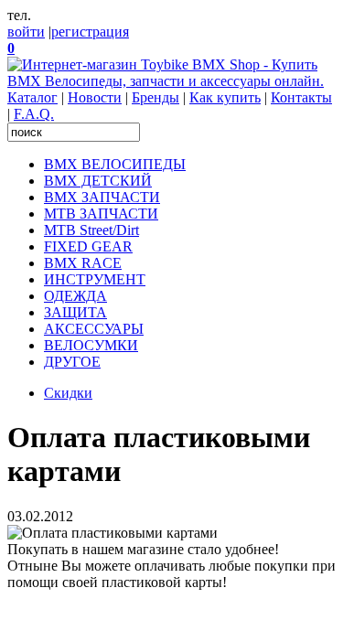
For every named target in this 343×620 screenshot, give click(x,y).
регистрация (90, 31)
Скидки (68, 393)
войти (26, 31)
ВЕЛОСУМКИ (91, 345)
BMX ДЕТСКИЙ (98, 180)
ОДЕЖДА (75, 296)
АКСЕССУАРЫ (94, 329)
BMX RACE (83, 263)
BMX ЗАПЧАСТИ (102, 197)
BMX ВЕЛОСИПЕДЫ (115, 164)
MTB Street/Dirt (91, 230)
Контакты (301, 97)
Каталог (32, 97)
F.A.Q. (34, 114)
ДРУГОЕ (72, 361)
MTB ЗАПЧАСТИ (101, 213)
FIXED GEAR (88, 246)
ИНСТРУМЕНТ (94, 279)
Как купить (225, 97)
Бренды (155, 97)
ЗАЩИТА (75, 312)
